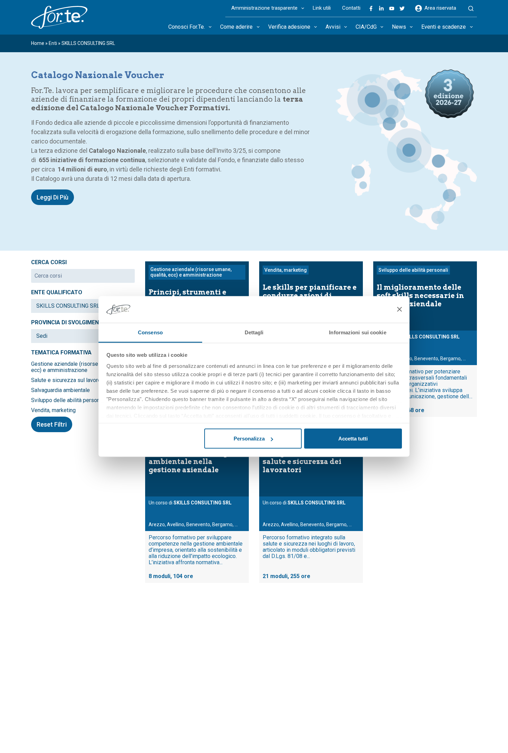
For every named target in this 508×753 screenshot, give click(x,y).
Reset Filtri (52, 424)
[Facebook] (371, 8)
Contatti (351, 8)
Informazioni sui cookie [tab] (357, 332)
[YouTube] (391, 8)
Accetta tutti (353, 438)
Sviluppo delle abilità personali (68, 400)
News (399, 27)
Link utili (322, 8)
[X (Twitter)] (402, 8)
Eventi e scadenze (443, 27)
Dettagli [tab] (254, 332)
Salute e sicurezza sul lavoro (66, 380)
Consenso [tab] (150, 332)
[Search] (471, 8)
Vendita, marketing (53, 410)
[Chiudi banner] (399, 309)
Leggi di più (52, 197)
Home (37, 43)
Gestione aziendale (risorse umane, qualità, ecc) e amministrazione (83, 367)
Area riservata (440, 8)
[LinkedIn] (381, 8)
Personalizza (249, 438)
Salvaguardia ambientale (60, 390)
